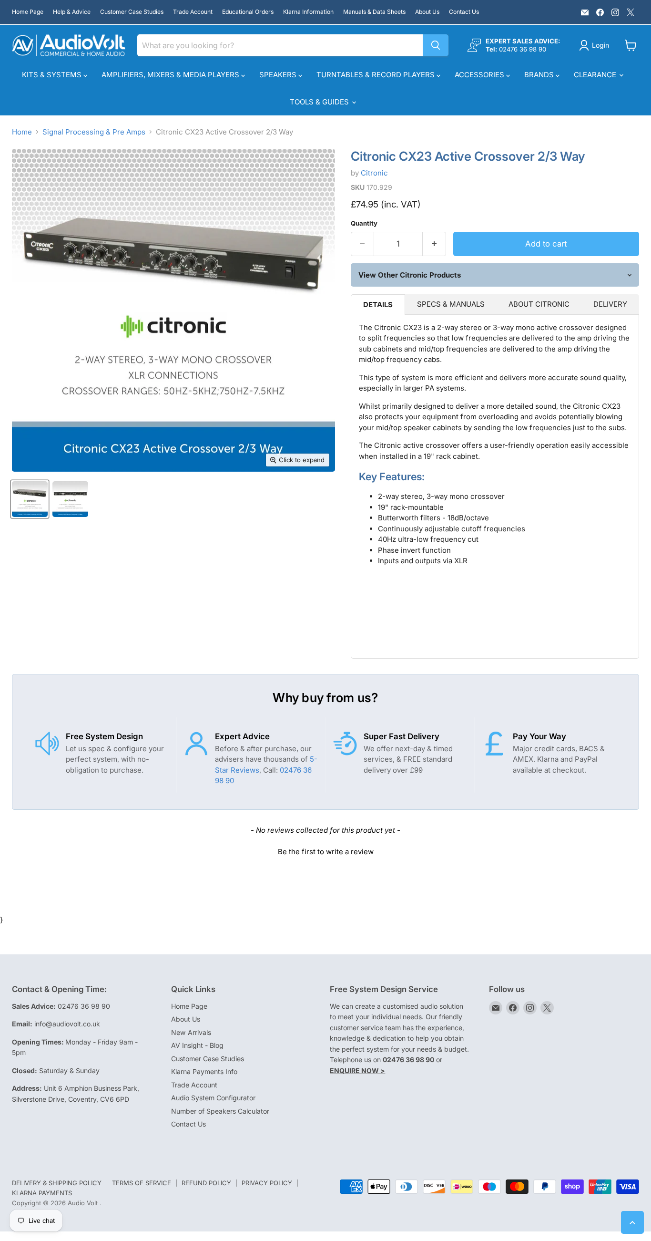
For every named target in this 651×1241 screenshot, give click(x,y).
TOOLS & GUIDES (320, 101)
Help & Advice (72, 12)
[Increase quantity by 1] (434, 244)
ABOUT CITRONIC (539, 304)
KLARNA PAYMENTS (42, 1193)
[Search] (435, 45)
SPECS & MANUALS (451, 304)
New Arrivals (191, 1032)
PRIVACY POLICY (267, 1183)
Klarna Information (308, 12)
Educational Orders (248, 12)
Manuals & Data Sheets (374, 12)
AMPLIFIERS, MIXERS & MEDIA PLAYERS (171, 74)
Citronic (374, 172)
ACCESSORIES (480, 74)
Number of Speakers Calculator (220, 1111)
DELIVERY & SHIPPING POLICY (57, 1183)
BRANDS (540, 74)
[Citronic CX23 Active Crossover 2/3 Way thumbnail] (30, 499)
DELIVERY (610, 304)
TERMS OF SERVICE (141, 1183)
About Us (427, 12)
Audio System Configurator (213, 1098)
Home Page (27, 12)
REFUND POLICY (206, 1183)
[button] (325, 850)
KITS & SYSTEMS (52, 74)
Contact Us (464, 12)
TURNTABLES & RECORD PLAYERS (376, 74)
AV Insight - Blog (197, 1045)
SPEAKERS (278, 74)
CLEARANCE (596, 74)
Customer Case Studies (131, 12)
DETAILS (378, 304)
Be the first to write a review (326, 851)
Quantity (364, 223)
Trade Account (193, 12)
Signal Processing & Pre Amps (93, 132)
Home (22, 132)
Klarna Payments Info (204, 1071)
